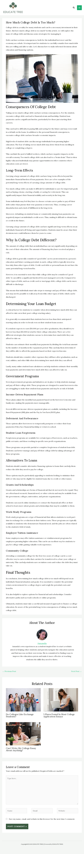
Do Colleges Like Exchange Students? (20, 715)
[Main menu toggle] (79, 7)
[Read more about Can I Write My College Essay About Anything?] (23, 733)
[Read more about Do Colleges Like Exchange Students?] (23, 699)
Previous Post (9, 671)
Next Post (76, 671)
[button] (74, 7)
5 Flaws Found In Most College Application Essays (59, 715)
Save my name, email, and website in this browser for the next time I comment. (42, 819)
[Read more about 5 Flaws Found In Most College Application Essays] (60, 699)
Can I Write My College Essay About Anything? (21, 749)
